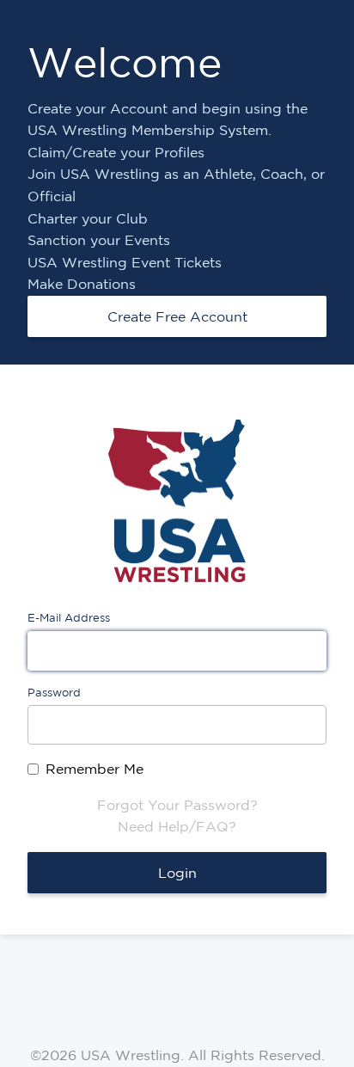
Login (177, 872)
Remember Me (94, 768)
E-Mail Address (68, 617)
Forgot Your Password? (177, 805)
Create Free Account (177, 316)
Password (54, 692)
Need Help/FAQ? (177, 826)
